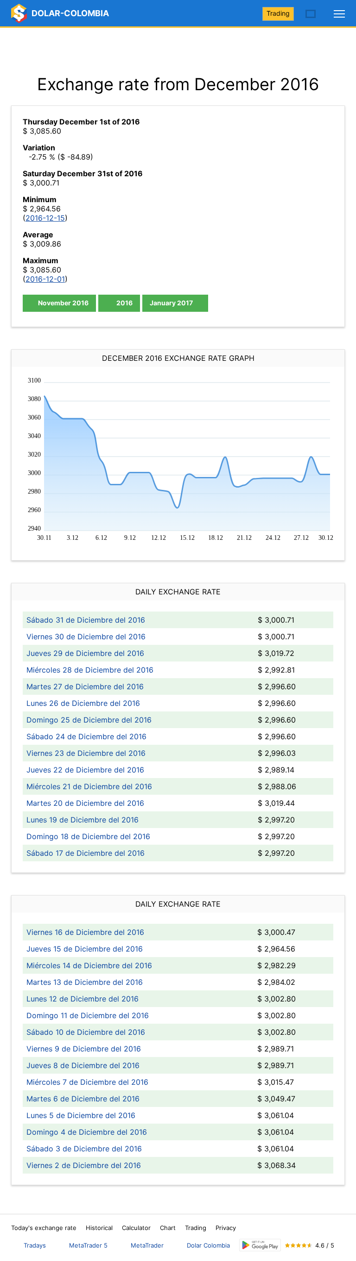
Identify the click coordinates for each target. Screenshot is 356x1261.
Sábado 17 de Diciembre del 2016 (85, 853)
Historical (99, 1227)
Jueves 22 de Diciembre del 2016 (85, 769)
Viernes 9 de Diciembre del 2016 (83, 1048)
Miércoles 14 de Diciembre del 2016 (89, 965)
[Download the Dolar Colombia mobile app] (260, 1245)
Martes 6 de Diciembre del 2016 (83, 1098)
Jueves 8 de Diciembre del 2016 (83, 1065)
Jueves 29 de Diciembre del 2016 (85, 653)
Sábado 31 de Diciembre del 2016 (85, 619)
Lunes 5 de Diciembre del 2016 (80, 1115)
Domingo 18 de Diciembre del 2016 (88, 836)
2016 (124, 303)
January (171, 303)
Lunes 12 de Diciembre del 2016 (82, 998)
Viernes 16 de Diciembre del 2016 (85, 932)
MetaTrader (147, 1245)
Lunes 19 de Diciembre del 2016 (82, 819)
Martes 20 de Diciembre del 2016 (85, 803)
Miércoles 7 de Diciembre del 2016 (87, 1082)
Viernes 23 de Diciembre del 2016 (86, 753)
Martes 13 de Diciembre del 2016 (84, 982)
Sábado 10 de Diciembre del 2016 (85, 1032)
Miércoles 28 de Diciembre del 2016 (89, 669)
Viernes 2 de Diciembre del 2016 (83, 1165)
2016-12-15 (45, 218)
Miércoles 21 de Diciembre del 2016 (89, 786)
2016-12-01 (45, 279)
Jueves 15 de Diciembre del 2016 (84, 948)
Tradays (35, 1245)
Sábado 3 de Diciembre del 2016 (84, 1148)
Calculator (136, 1227)
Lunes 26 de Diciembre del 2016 (83, 703)
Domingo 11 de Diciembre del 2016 (87, 1015)
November (63, 303)
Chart (168, 1227)
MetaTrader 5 (88, 1245)
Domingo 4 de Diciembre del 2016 (86, 1132)
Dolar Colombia (208, 1245)
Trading (278, 13)
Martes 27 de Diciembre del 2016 (85, 686)
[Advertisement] (178, 51)
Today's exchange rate (43, 1227)
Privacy (226, 1227)
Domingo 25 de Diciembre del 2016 (89, 719)
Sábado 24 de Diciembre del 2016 (86, 736)
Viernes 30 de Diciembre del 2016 (86, 636)
